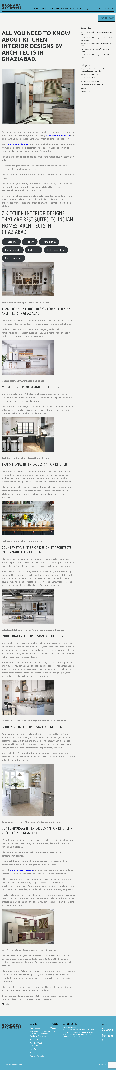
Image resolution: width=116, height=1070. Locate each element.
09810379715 (107, 1030)
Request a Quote (85, 8)
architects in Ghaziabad (58, 135)
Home (36, 8)
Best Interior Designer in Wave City (92, 84)
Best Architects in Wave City (90, 81)
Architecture (35, 1028)
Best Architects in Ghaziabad (90, 74)
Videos (53, 1028)
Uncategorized (85, 91)
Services (58, 8)
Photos (53, 1031)
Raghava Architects (18, 144)
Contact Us (109, 8)
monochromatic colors (21, 870)
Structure (34, 1039)
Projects (69, 8)
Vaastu (33, 1049)
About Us (46, 8)
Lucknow (83, 88)
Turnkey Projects (37, 1056)
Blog (98, 8)
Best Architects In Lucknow (89, 78)
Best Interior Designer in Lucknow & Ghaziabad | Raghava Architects (40, 1033)
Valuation (34, 1052)
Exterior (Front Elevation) (36, 1044)
